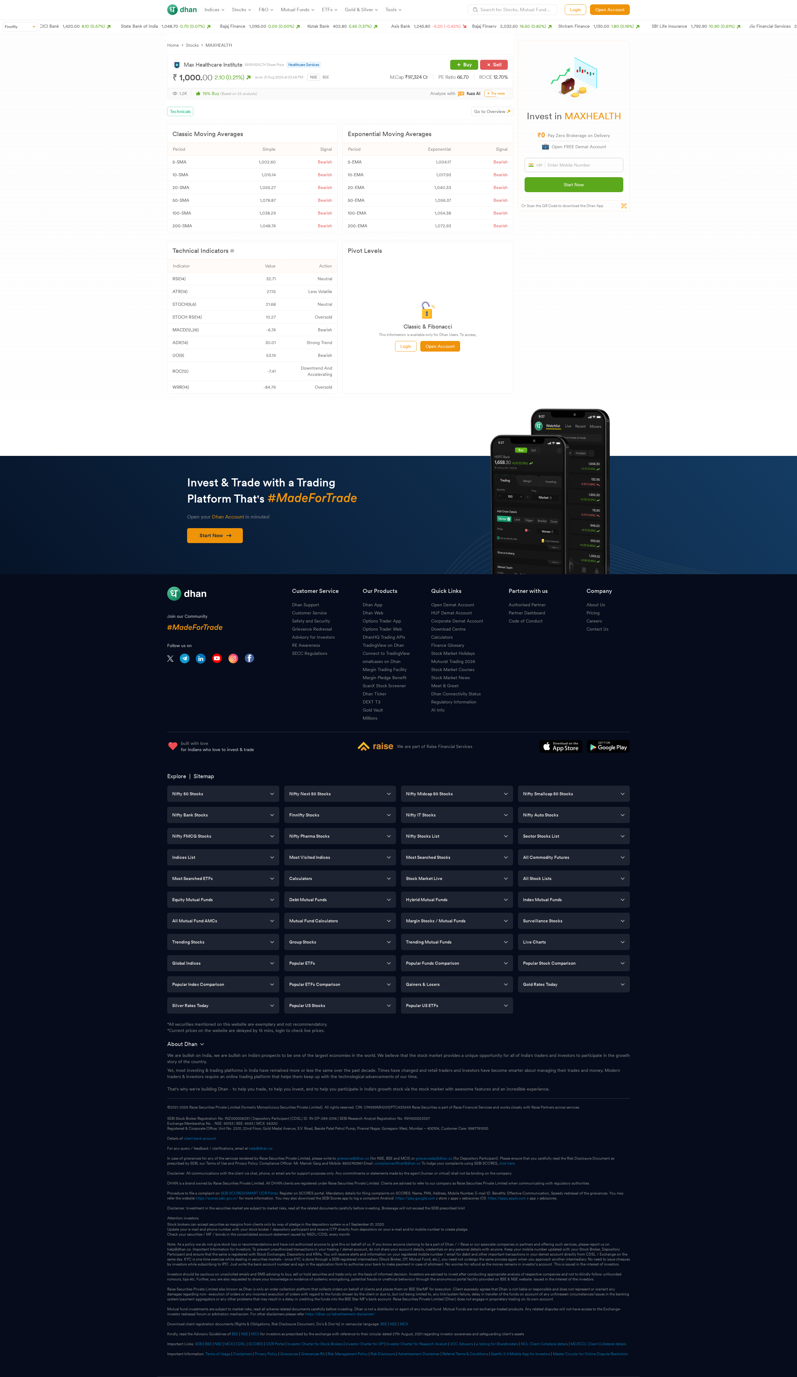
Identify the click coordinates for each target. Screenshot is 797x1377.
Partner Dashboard (527, 612)
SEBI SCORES (232, 1193)
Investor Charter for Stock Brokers (315, 1344)
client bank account (200, 1138)
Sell (497, 65)
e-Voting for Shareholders (497, 1344)
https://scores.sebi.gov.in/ (217, 1198)
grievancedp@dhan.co (434, 1158)
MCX (404, 1324)
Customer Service (309, 612)
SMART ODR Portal (262, 1193)
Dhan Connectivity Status (456, 693)
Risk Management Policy (348, 1354)
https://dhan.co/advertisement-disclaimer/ (340, 1314)
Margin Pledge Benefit (385, 677)
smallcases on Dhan (382, 661)
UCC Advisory (461, 1344)
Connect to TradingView (386, 653)
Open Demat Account (452, 604)
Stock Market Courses (452, 669)
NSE (313, 77)
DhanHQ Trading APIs (384, 637)
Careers (594, 620)
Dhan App (372, 604)
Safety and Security (311, 620)
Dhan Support (305, 604)
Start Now (574, 184)
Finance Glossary (447, 645)
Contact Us (597, 629)
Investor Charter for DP (365, 1344)
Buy (467, 65)
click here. (507, 1163)
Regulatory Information (453, 701)
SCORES (255, 1344)
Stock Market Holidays (453, 653)
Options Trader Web (382, 629)
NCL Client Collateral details (544, 1344)
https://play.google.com (415, 1198)
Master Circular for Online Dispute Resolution (590, 1354)
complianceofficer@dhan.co (398, 1163)
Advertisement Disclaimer (419, 1354)
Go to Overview (489, 111)
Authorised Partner (527, 604)
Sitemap (204, 776)
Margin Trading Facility (385, 669)
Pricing (593, 612)
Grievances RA (313, 1354)
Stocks (192, 45)
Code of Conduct (526, 620)
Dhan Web (373, 612)
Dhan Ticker (374, 693)
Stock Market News (450, 677)
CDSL (241, 1344)
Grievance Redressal (312, 629)
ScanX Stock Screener (384, 685)
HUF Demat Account (451, 612)
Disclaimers (242, 1354)
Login (575, 9)
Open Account (610, 9)
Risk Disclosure (382, 1354)
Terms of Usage (217, 1354)
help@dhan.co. (261, 1148)
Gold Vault (373, 709)
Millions (370, 718)
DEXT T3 (371, 701)
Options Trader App (382, 620)
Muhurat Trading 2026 (453, 661)
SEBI (198, 1344)
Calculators (442, 637)
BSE (326, 77)
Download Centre (448, 629)
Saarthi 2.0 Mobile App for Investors (520, 1354)
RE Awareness (306, 645)
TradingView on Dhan (383, 645)
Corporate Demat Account (457, 620)
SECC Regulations (309, 653)
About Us (596, 604)
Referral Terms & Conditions (465, 1354)
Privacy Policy (266, 1354)
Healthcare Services (303, 65)
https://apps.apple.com (507, 1198)
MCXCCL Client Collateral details (598, 1344)
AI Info (438, 709)
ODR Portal (275, 1344)
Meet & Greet (445, 685)
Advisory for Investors (313, 637)
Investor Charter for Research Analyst (416, 1344)
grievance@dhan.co (353, 1158)
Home (173, 45)
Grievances (289, 1354)
